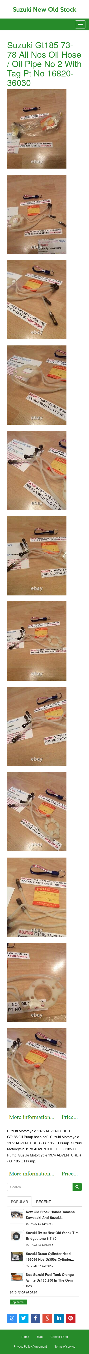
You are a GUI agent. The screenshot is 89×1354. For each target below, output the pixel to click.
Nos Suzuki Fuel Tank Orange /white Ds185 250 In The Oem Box (50, 1280)
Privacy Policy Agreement (30, 1346)
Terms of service (65, 1346)
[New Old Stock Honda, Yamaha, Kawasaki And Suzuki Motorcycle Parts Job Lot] (17, 1216)
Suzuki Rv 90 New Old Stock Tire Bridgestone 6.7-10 (52, 1235)
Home (25, 1337)
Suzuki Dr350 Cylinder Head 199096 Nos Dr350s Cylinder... (50, 1256)
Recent (43, 1201)
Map (40, 1337)
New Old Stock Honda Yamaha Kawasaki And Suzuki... (50, 1214)
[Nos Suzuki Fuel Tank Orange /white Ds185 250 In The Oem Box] (17, 1279)
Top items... (18, 1302)
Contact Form (59, 1337)
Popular (19, 1201)
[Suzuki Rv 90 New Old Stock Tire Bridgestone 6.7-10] (17, 1237)
